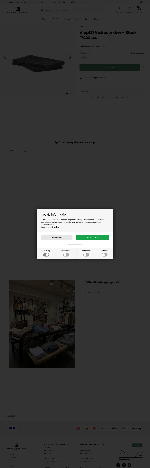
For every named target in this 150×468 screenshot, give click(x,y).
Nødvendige (46, 251)
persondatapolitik (47, 224)
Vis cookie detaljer (75, 244)
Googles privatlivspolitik (50, 227)
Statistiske (104, 251)
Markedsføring (66, 251)
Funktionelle (86, 251)
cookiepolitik (94, 222)
